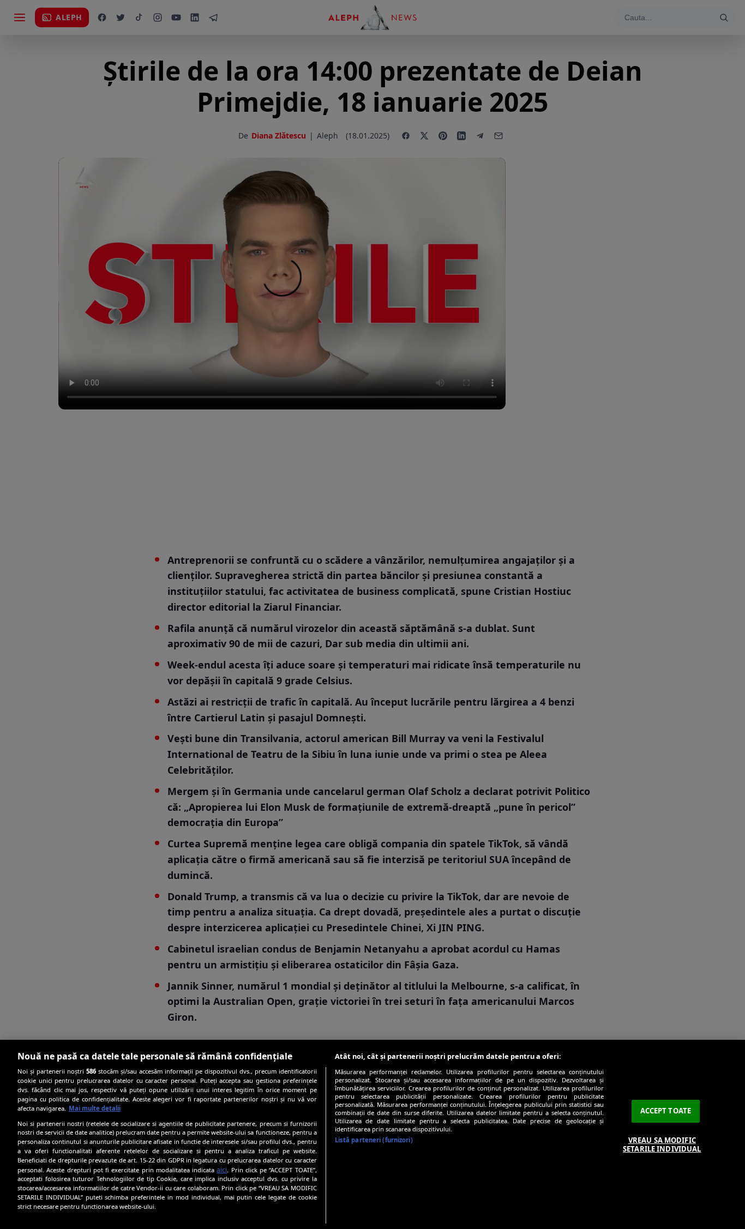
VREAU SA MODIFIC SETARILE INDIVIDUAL (662, 1144)
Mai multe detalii (95, 1108)
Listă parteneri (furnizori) (374, 1140)
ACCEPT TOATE (666, 1111)
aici (222, 1169)
